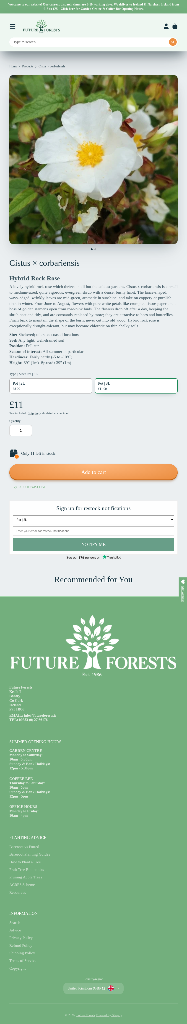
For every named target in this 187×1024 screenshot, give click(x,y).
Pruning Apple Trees (25, 877)
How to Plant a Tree (25, 862)
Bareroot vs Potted (24, 847)
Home (13, 66)
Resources (17, 892)
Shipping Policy (22, 953)
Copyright (17, 968)
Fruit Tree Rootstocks (26, 869)
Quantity (15, 421)
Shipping (33, 413)
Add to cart (93, 472)
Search (14, 922)
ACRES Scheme (22, 885)
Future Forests (85, 1015)
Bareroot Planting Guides (29, 854)
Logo (41, 26)
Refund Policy (20, 945)
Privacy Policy (21, 938)
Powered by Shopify (109, 1015)
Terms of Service (22, 960)
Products (27, 66)
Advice (15, 930)
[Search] (173, 42)
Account (166, 26)
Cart (175, 26)
